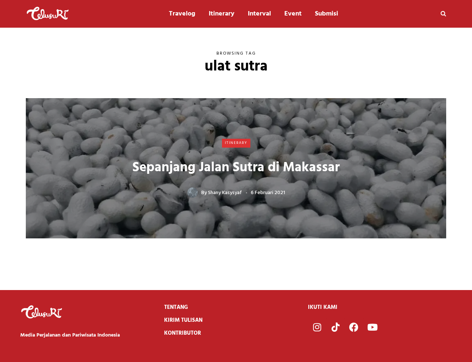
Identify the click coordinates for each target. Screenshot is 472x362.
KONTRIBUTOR (182, 333)
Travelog (182, 13)
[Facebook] (354, 327)
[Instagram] (317, 327)
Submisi (326, 13)
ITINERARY (236, 143)
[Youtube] (372, 327)
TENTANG (176, 307)
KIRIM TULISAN (183, 320)
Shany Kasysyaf (225, 193)
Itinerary (222, 13)
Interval (259, 13)
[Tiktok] (335, 327)
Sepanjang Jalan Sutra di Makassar (236, 168)
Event (293, 13)
